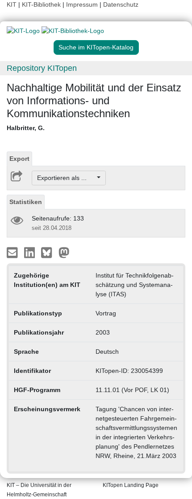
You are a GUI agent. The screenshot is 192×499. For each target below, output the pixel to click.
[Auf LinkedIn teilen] (31, 252)
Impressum (82, 4)
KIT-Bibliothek (42, 4)
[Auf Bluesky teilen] (49, 252)
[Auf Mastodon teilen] (64, 252)
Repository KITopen (42, 68)
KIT (12, 4)
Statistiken (25, 201)
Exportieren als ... (66, 177)
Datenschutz (120, 4)
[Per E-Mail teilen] (13, 252)
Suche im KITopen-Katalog (96, 47)
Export (19, 158)
